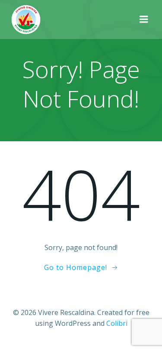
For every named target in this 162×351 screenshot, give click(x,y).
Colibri (116, 323)
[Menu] (144, 19)
